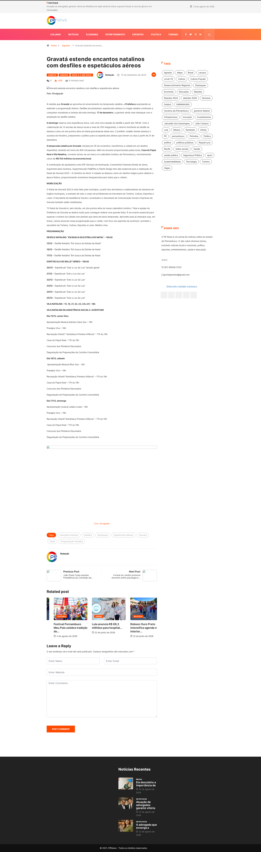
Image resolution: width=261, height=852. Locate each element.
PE (165, 136)
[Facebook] (164, 295)
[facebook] (186, 34)
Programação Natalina (72, 541)
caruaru (202, 72)
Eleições (198, 91)
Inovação (187, 117)
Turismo (173, 34)
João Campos (202, 123)
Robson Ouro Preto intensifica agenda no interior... (137, 628)
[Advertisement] (187, 202)
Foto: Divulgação (102, 523)
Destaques (102, 535)
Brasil (190, 72)
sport (209, 155)
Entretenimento (115, 34)
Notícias (73, 34)
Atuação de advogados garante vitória (145, 805)
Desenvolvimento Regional (177, 85)
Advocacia (141, 799)
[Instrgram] (196, 34)
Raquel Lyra (204, 142)
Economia (92, 34)
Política (156, 34)
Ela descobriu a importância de (146, 784)
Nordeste (190, 130)
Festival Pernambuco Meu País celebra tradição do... (63, 628)
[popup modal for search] (209, 34)
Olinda (203, 130)
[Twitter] (191, 34)
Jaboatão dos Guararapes (177, 123)
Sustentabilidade (172, 161)
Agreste (66, 45)
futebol (167, 104)
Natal (52, 541)
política (167, 142)
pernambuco (178, 136)
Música (176, 130)
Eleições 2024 (171, 98)
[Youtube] (193, 295)
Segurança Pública (192, 155)
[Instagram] (186, 295)
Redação (109, 75)
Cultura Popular (198, 79)
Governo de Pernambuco (176, 110)
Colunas (55, 34)
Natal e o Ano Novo (82, 75)
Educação (184, 91)
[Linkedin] (200, 34)
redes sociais (182, 149)
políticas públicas (184, 142)
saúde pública (171, 155)
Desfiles (88, 535)
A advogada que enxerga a (146, 826)
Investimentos (204, 117)
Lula (166, 130)
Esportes (137, 34)
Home (54, 45)
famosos (206, 98)
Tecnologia (191, 161)
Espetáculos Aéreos (123, 535)
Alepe (180, 72)
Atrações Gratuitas (69, 535)
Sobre (164, 260)
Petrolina (194, 136)
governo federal (202, 110)
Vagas (167, 168)
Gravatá (64, 75)
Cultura (54, 616)
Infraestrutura (170, 117)
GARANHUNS (183, 104)
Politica (207, 136)
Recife (167, 149)
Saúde (92, 616)
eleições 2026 (190, 98)
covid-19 (168, 79)
